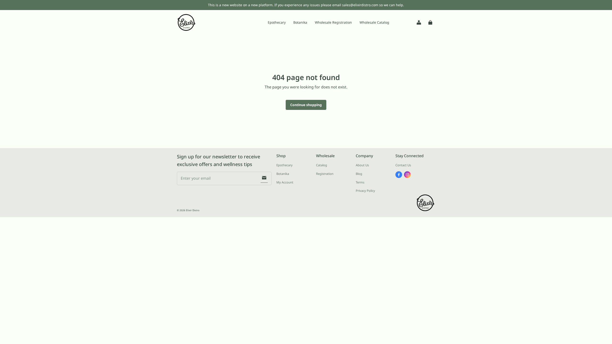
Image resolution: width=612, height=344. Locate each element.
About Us (362, 165)
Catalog (321, 165)
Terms (360, 182)
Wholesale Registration (333, 22)
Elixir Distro (192, 210)
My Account (284, 182)
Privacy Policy (365, 190)
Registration (324, 174)
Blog (359, 174)
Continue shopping (306, 104)
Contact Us (403, 165)
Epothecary (277, 22)
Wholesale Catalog (374, 22)
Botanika (300, 22)
